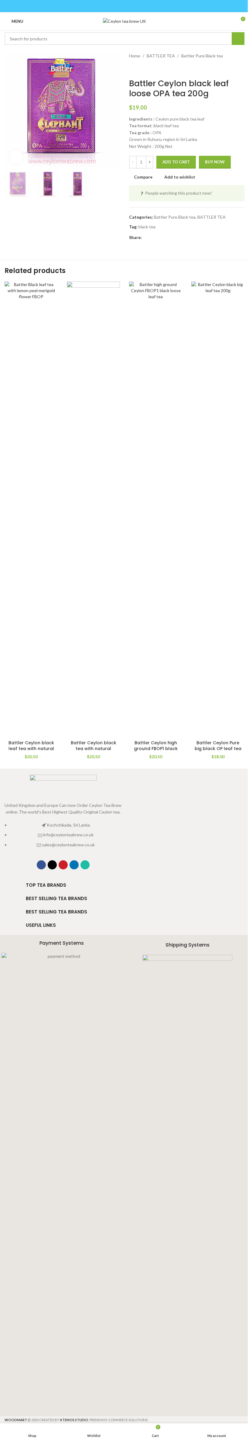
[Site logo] (124, 20)
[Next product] (147, 69)
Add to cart (176, 161)
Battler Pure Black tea (202, 55)
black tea (146, 226)
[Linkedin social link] (132, 6)
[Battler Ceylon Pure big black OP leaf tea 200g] (217, 509)
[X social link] (117, 6)
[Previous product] (132, 69)
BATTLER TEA (161, 55)
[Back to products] (140, 69)
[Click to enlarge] (16, 156)
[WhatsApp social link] (140, 6)
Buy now (215, 161)
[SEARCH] (238, 38)
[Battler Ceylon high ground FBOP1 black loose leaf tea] (155, 509)
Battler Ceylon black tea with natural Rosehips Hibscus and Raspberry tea (93, 752)
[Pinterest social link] (124, 6)
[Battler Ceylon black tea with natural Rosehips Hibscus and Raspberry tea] (93, 509)
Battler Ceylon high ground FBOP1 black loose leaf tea (156, 749)
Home (134, 55)
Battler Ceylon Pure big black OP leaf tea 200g (218, 749)
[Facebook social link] (109, 6)
